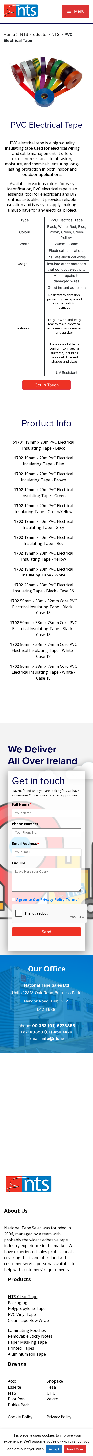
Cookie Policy (20, 1417)
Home (9, 34)
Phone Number (25, 823)
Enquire (18, 863)
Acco (12, 1381)
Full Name (21, 804)
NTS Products (33, 34)
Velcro (52, 1399)
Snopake (55, 1381)
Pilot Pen (16, 1399)
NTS (55, 34)
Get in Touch (47, 384)
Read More (75, 1449)
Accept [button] (54, 1449)
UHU (51, 1393)
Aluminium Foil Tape (27, 1354)
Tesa (51, 1387)
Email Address (25, 843)
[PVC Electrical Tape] (46, 82)
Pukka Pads (19, 1405)
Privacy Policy (59, 1417)
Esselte (14, 1387)
